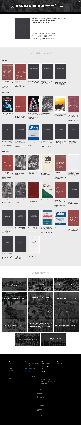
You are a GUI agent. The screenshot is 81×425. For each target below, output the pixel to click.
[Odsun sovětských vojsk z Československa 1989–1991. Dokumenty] (20, 198)
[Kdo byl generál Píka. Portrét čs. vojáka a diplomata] (60, 113)
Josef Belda (34, 26)
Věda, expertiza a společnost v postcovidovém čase (53, 339)
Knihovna (11, 370)
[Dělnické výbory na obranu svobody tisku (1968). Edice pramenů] (60, 226)
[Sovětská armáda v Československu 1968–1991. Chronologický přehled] (7, 198)
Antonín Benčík (40, 26)
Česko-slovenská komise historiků (63, 369)
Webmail (10, 376)
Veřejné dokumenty (28, 375)
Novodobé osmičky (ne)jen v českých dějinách (40, 312)
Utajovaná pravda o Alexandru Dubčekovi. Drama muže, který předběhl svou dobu (7, 114)
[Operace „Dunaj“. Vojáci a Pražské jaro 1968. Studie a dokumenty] (34, 141)
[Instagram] (40, 397)
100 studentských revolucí (66, 312)
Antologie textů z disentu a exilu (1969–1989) (14, 312)
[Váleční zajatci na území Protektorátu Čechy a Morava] (34, 198)
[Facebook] (40, 389)
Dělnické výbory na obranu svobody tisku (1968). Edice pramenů (59, 229)
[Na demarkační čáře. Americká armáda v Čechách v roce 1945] (47, 198)
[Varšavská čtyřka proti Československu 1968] (47, 112)
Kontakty (11, 373)
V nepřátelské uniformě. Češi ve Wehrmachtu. (66, 325)
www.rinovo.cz (50, 415)
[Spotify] (40, 409)
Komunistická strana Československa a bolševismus (40, 298)
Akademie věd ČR (60, 368)
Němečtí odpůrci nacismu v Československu (15, 298)
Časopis (10, 368)
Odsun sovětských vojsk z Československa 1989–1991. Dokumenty (20, 201)
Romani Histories (60, 365)
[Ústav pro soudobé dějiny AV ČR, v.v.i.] (12, 6)
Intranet (10, 378)
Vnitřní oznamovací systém (30, 376)
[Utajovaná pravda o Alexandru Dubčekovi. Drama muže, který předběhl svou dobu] (7, 112)
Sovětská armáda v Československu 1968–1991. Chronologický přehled (7, 201)
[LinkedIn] (40, 393)
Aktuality (11, 363)
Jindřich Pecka (46, 26)
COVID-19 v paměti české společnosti (14, 325)
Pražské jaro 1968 (40, 284)
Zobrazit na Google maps (30, 368)
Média (10, 372)
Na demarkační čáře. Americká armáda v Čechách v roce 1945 (47, 201)
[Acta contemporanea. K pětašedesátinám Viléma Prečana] (47, 172)
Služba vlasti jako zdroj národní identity (27, 339)
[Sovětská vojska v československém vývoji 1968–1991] (20, 170)
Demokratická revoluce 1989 (66, 284)
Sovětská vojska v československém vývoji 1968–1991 (19, 173)
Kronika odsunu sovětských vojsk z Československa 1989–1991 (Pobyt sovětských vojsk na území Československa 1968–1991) (7, 256)
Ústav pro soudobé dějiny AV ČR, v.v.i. (37, 415)
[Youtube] (40, 405)
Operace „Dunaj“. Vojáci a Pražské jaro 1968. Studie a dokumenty (33, 144)
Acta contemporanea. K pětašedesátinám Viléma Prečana (45, 174)
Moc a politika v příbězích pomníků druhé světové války (14, 284)
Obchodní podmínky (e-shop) (30, 379)
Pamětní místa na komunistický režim (66, 298)
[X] (40, 401)
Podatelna (27, 373)
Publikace (11, 366)
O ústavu (10, 365)
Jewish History (60, 363)
